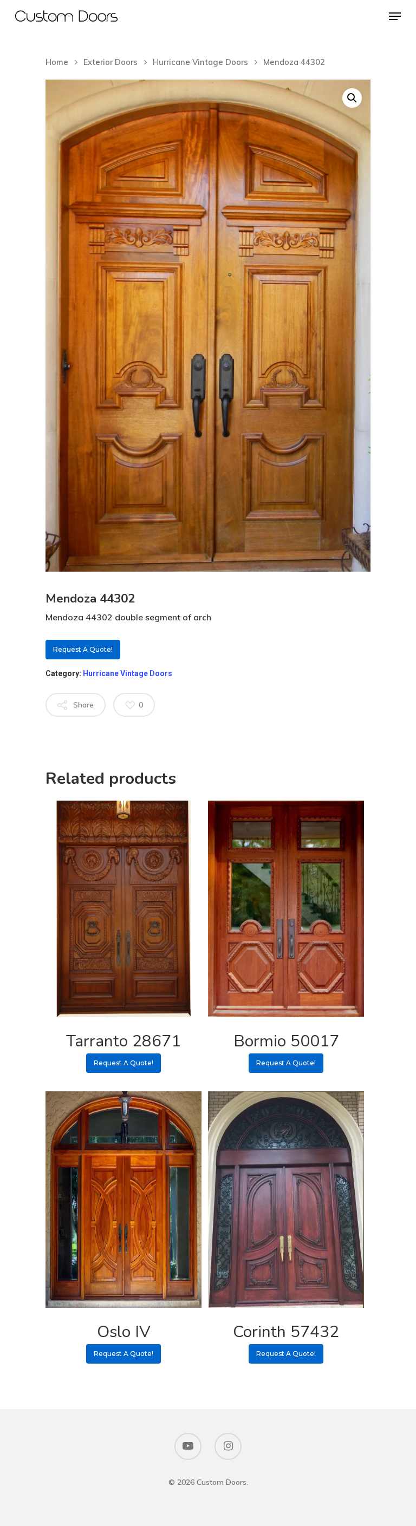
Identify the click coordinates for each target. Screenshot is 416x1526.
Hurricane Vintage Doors (200, 62)
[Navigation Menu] (395, 16)
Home (57, 62)
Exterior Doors (110, 62)
